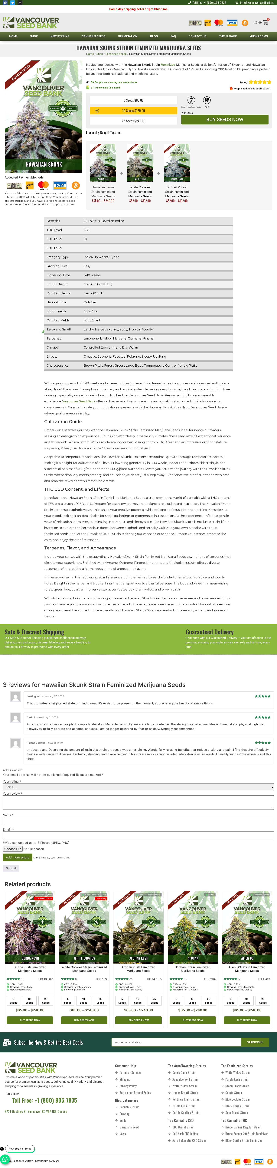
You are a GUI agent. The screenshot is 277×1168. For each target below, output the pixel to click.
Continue (122, 610)
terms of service (138, 595)
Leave (155, 610)
